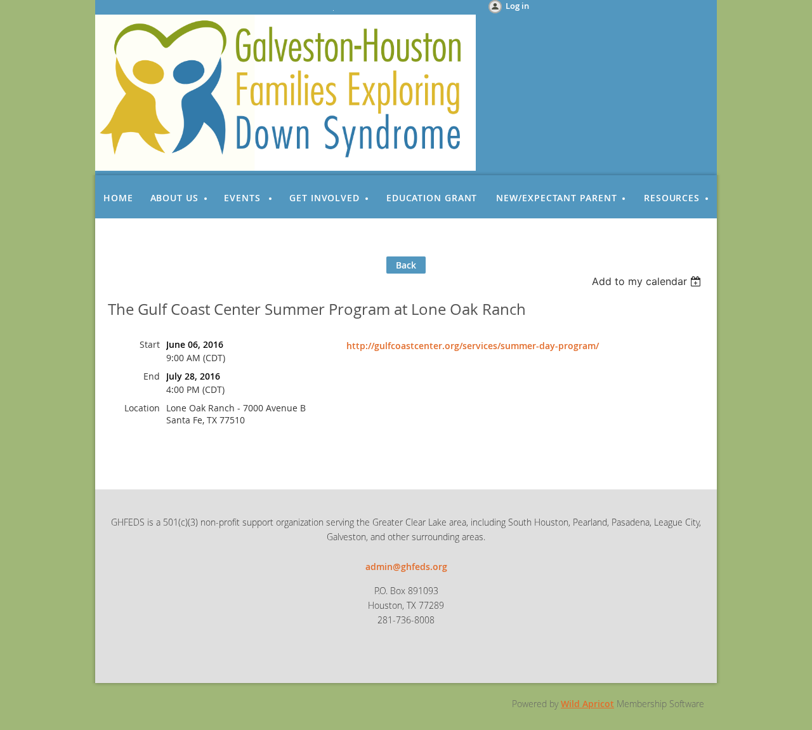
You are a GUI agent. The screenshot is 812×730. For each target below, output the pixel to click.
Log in (517, 5)
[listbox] (648, 281)
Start (150, 344)
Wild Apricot (587, 704)
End (151, 376)
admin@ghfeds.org (406, 567)
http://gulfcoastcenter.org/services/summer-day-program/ (472, 346)
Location (142, 408)
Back (406, 265)
